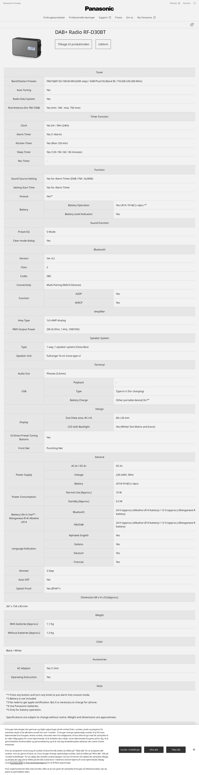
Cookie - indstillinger (130, 749)
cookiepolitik (16, 762)
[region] (99, 750)
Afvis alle (154, 749)
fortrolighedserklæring (36, 762)
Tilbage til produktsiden (73, 44)
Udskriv (103, 44)
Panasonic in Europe (12, 3)
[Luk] (194, 749)
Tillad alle (176, 749)
